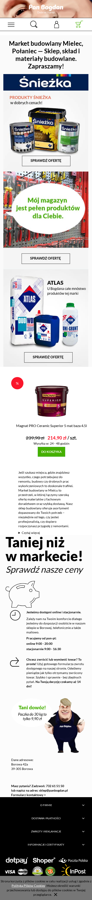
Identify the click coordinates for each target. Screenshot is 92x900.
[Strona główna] (46, 9)
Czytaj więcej (31, 533)
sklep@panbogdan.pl (53, 790)
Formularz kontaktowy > (28, 795)
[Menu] (11, 24)
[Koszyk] (79, 24)
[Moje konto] (57, 24)
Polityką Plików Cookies (28, 886)
